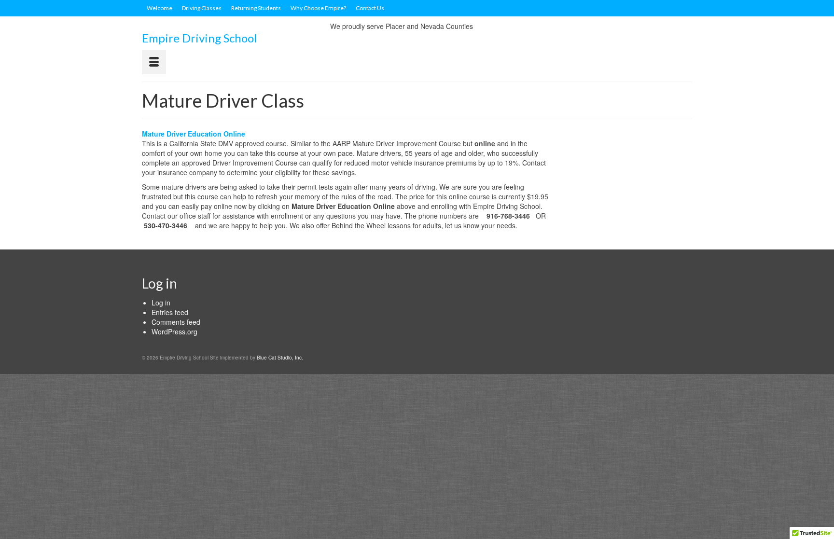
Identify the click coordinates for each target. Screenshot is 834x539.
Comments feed (176, 322)
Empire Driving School (199, 38)
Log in (161, 302)
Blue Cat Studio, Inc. (280, 357)
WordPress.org (174, 331)
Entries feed (170, 312)
